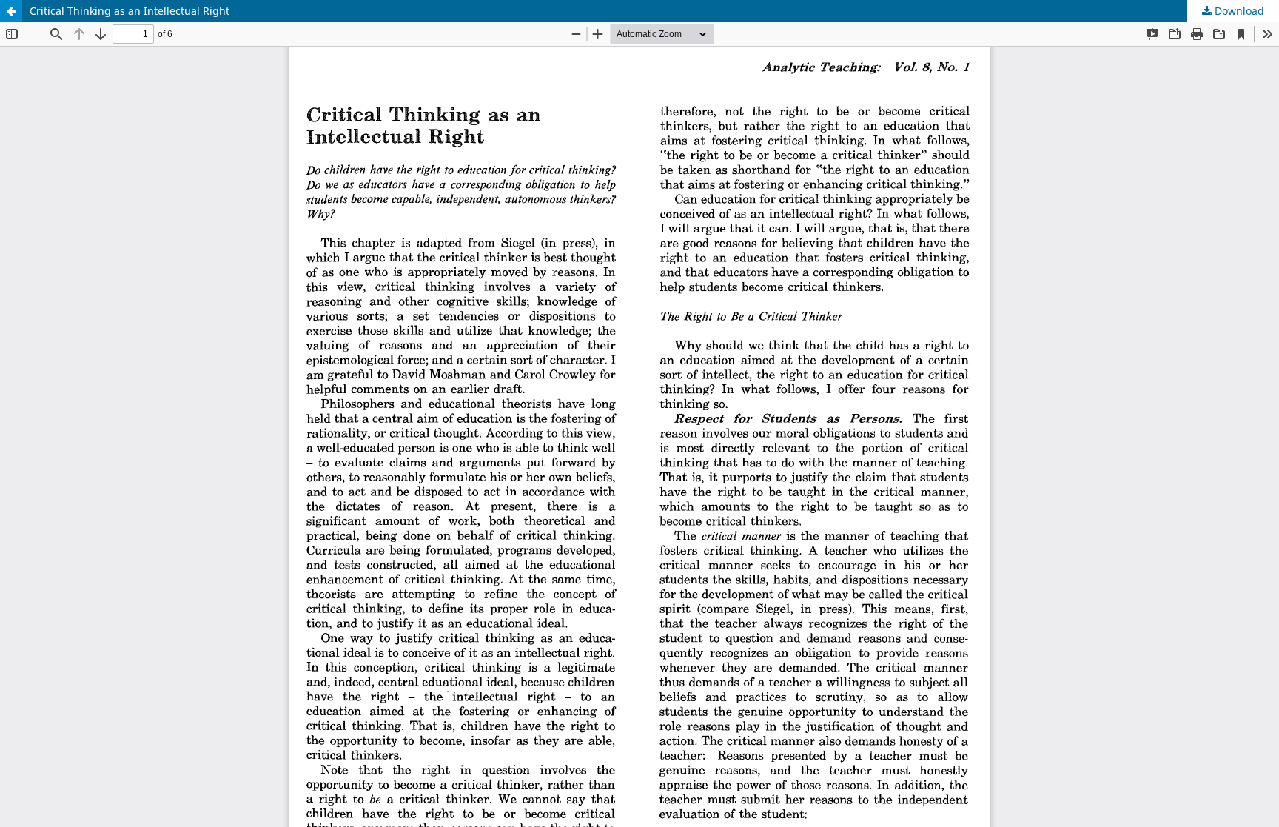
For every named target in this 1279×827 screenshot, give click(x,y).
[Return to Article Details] (11, 11)
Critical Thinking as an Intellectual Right (129, 11)
